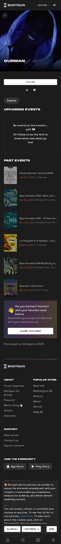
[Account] (53, 540)
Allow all (12, 529)
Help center (11, 435)
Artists (8, 410)
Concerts (10, 415)
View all (38, 411)
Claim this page (30, 331)
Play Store (42, 466)
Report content (14, 445)
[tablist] (30, 100)
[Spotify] (34, 90)
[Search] (23, 540)
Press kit (9, 400)
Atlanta (38, 396)
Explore (42, 5)
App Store (17, 466)
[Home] (14, 5)
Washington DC (42, 391)
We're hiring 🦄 (13, 405)
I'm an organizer (14, 385)
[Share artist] (54, 5)
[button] (30, 82)
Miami (37, 401)
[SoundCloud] (27, 90)
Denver (37, 406)
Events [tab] (11, 100)
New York (39, 385)
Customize (30, 529)
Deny (51, 529)
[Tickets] (38, 540)
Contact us (11, 440)
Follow (30, 82)
